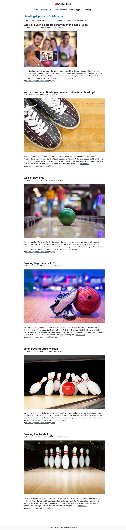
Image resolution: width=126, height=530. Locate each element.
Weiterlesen (68, 78)
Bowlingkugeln (46, 10)
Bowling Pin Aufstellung (38, 434)
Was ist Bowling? (34, 177)
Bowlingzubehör (60, 10)
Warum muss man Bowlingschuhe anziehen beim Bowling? (59, 92)
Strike (53, 423)
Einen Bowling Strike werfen (41, 348)
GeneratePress (73, 527)
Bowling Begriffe (57, 337)
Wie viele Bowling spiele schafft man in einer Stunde (56, 24)
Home (35, 10)
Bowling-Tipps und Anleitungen (81, 10)
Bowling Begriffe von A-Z (39, 263)
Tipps (53, 81)
